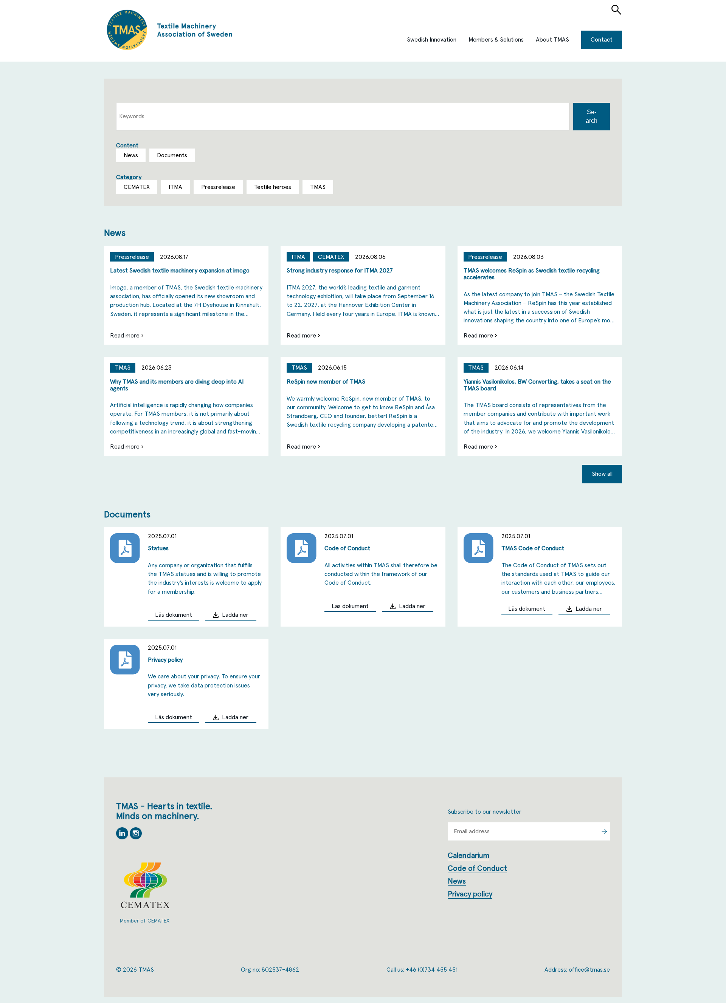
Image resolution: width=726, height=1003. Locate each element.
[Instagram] (136, 837)
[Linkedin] (123, 837)
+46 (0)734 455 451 (432, 970)
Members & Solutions (496, 40)
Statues (158, 548)
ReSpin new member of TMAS (326, 382)
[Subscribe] (604, 831)
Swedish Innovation (431, 40)
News (457, 881)
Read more (125, 336)
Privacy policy (165, 660)
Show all (602, 474)
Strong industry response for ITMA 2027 (340, 271)
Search (591, 116)
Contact (602, 40)
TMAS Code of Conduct (532, 548)
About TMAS (552, 40)
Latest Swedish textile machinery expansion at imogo (180, 271)
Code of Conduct (347, 548)
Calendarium (468, 855)
